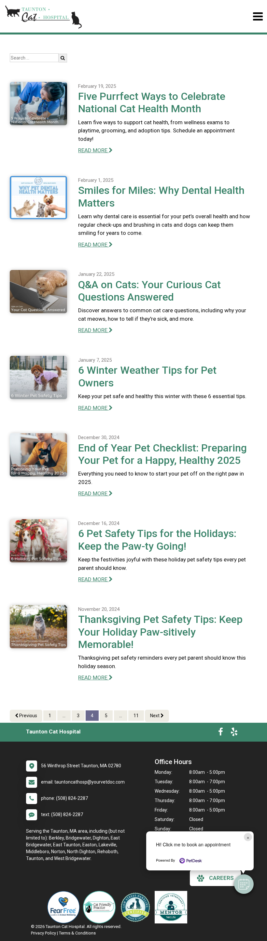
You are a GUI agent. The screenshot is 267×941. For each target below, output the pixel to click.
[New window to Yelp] (234, 733)
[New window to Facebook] (220, 733)
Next (155, 715)
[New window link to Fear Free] (65, 907)
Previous (27, 715)
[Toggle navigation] (257, 16)
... (64, 715)
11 (136, 715)
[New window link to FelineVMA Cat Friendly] (101, 907)
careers (221, 878)
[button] (244, 884)
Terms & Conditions (77, 933)
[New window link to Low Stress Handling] (137, 907)
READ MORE (93, 150)
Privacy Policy (43, 933)
